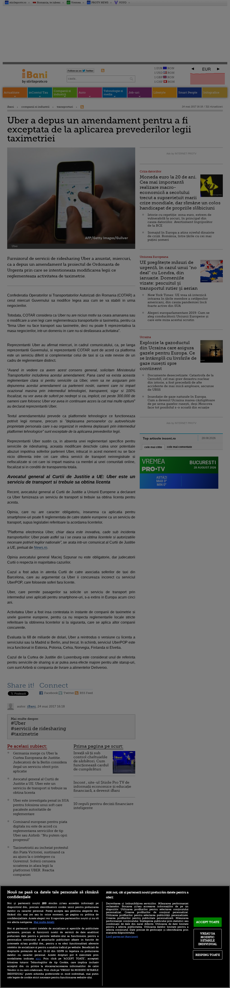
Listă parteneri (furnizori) (122, 936)
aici (38, 958)
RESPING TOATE (207, 955)
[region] (115, 936)
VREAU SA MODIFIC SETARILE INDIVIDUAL (207, 939)
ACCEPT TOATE (207, 922)
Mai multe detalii (44, 922)
